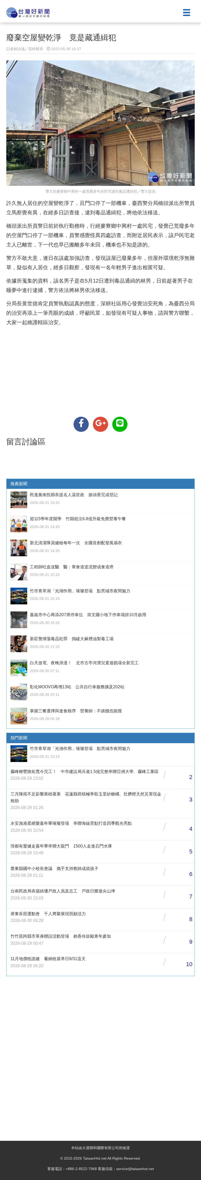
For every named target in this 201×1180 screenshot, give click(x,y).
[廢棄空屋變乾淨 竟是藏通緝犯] (81, 424)
